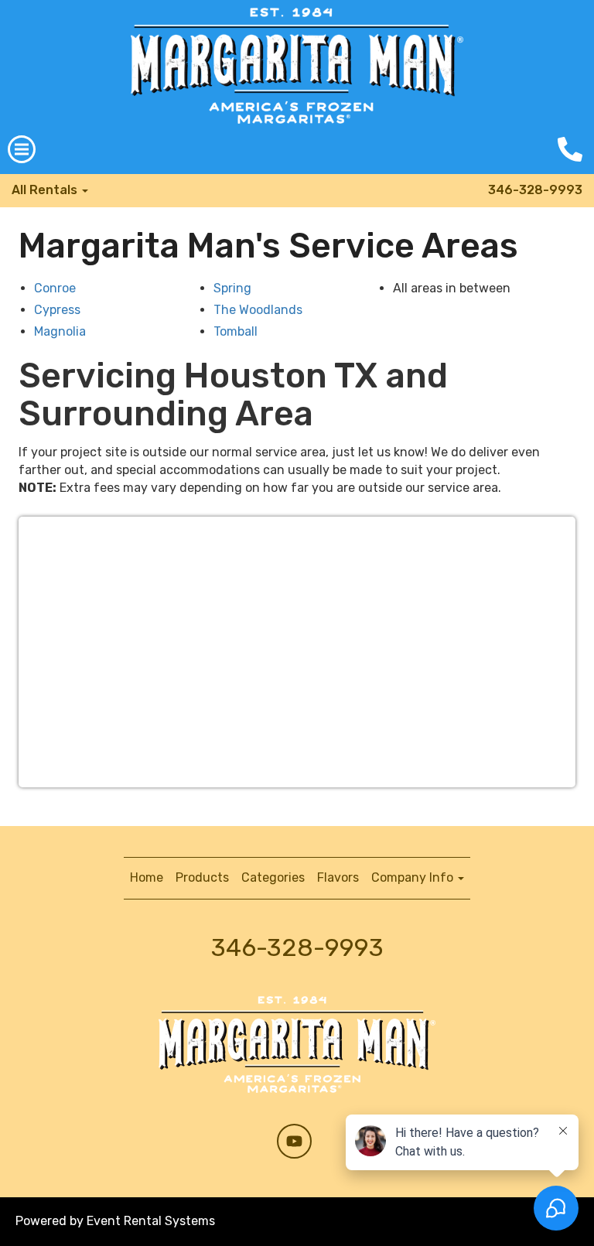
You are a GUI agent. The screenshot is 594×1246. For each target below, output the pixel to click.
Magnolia (60, 331)
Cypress (57, 309)
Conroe (55, 288)
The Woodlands (257, 309)
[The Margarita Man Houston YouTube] (294, 1141)
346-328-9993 (535, 190)
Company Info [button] (413, 877)
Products (202, 877)
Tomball (235, 331)
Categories (273, 877)
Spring (232, 288)
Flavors (338, 877)
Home (146, 877)
